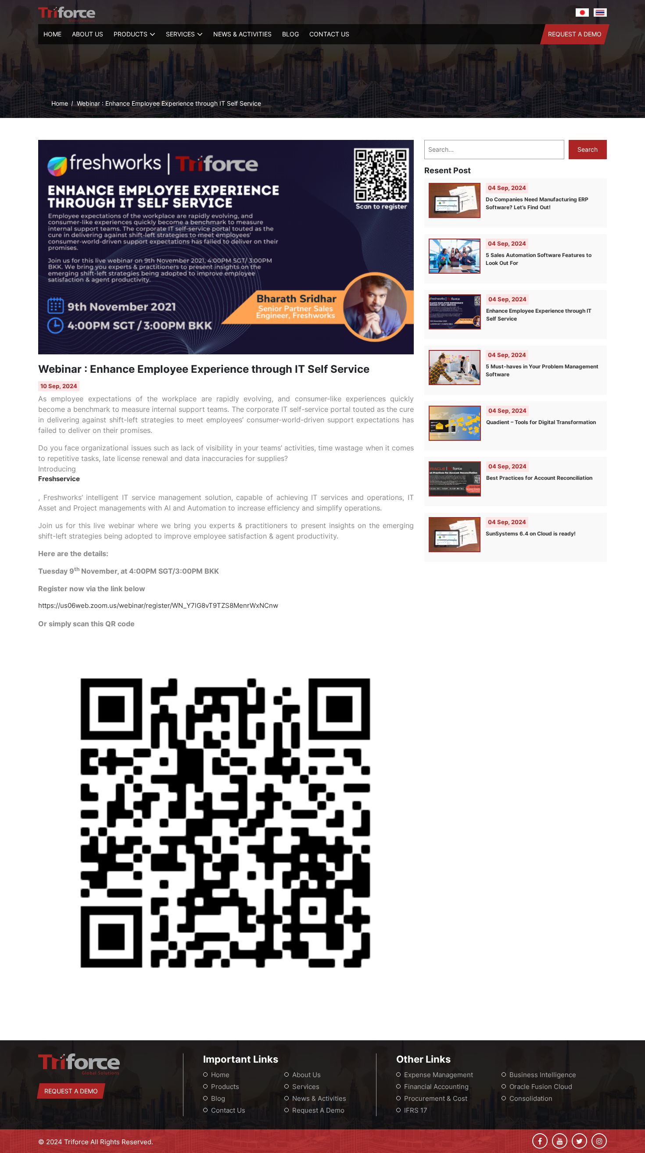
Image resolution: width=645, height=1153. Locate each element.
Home (52, 34)
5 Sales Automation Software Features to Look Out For (538, 259)
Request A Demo (575, 34)
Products (130, 34)
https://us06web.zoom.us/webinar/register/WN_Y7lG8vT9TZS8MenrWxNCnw (158, 605)
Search (587, 149)
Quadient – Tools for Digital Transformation (541, 422)
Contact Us (329, 34)
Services (180, 34)
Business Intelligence (542, 1075)
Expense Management (438, 1075)
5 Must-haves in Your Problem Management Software (542, 370)
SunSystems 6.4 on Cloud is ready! (531, 533)
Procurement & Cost (435, 1098)
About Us (87, 34)
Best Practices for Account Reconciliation (539, 478)
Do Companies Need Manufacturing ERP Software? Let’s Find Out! (537, 203)
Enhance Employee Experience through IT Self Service (538, 314)
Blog (290, 34)
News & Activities (242, 34)
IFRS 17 (415, 1110)
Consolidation (530, 1098)
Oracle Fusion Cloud (540, 1086)
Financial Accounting (436, 1086)
